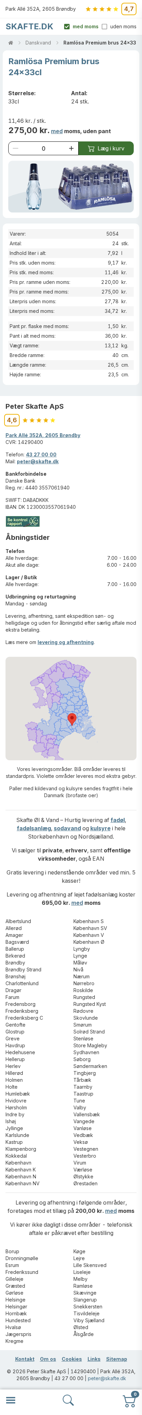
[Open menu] (11, 1400)
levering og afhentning (66, 642)
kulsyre (100, 828)
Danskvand (38, 43)
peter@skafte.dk (38, 461)
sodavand (67, 828)
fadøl (118, 820)
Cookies (72, 1359)
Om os (48, 1359)
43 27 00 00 (41, 454)
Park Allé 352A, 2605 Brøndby (43, 435)
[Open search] (68, 1400)
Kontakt (24, 1359)
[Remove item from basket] (15, 148)
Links (94, 1359)
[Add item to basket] (71, 148)
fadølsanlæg (34, 828)
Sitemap (116, 1359)
